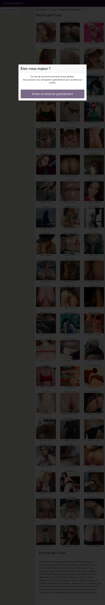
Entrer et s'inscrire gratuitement (52, 94)
